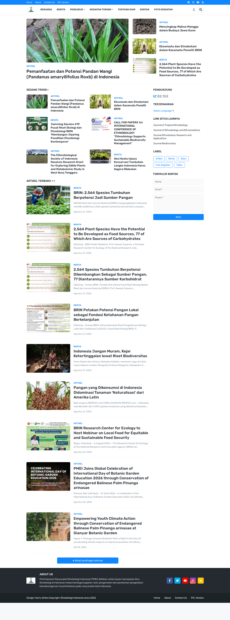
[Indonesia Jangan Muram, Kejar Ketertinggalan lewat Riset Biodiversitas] (48, 358)
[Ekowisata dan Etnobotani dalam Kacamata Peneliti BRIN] (144, 46)
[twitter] (177, 581)
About (38, 2)
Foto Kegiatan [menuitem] (163, 9)
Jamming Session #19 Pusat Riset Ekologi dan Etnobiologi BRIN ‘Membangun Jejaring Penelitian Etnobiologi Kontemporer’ (66, 132)
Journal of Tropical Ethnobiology (170, 125)
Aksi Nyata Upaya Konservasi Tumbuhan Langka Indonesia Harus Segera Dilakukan (129, 164)
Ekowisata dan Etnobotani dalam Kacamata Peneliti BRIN (180, 48)
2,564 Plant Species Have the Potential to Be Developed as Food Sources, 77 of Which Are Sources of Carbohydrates (180, 69)
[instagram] (193, 2)
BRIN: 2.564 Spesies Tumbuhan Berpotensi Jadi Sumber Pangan (103, 195)
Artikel (159, 158)
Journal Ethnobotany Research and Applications (172, 137)
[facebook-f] (170, 581)
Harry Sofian (41, 597)
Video (179, 165)
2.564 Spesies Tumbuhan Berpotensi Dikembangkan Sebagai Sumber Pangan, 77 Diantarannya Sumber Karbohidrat (110, 274)
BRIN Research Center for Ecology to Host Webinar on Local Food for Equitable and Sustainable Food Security (111, 433)
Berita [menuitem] (61, 9)
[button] (194, 10)
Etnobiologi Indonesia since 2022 (78, 597)
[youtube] (198, 2)
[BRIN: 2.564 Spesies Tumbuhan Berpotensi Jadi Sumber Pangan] (48, 200)
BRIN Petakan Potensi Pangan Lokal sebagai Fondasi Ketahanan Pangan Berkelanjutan (106, 315)
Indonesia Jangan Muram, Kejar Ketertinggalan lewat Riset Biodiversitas (110, 353)
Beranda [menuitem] (46, 9)
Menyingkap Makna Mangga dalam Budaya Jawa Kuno (179, 28)
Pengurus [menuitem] (76, 9)
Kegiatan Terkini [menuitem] (100, 9)
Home (29, 2)
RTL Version (63, 2)
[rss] (203, 2)
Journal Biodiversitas (164, 143)
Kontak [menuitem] (144, 9)
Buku (183, 158)
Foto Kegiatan (163, 165)
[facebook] (189, 2)
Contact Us (49, 2)
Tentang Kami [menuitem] (126, 9)
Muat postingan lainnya (88, 560)
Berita (171, 158)
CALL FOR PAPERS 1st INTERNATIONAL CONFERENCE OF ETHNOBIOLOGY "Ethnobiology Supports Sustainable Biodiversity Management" (130, 133)
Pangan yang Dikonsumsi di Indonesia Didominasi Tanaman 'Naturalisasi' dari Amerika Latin (109, 392)
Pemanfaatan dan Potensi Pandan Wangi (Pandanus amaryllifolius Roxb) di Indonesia (72, 74)
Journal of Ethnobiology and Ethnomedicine (176, 130)
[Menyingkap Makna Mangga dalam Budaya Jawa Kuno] (144, 26)
